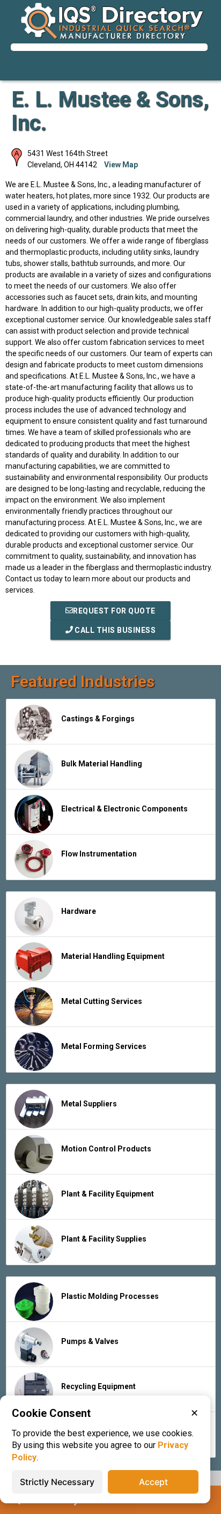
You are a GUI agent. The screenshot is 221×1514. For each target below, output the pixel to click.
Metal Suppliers (89, 1103)
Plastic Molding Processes (110, 1296)
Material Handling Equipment (113, 956)
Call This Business (114, 630)
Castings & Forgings (98, 718)
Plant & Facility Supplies (103, 1239)
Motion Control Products (106, 1148)
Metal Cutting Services (101, 1001)
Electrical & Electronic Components (124, 808)
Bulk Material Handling (101, 763)
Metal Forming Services (103, 1046)
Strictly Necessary (57, 1481)
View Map (121, 164)
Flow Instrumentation (99, 854)
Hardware (78, 911)
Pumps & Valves (90, 1341)
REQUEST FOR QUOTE (114, 611)
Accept (153, 1481)
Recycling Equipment (98, 1386)
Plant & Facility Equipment (107, 1194)
